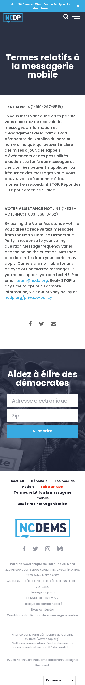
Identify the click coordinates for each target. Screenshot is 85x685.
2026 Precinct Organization (42, 503)
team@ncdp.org (43, 592)
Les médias (65, 481)
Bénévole (39, 481)
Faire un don (52, 486)
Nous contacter (42, 609)
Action (28, 486)
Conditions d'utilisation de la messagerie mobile (42, 615)
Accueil (17, 481)
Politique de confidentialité (42, 604)
